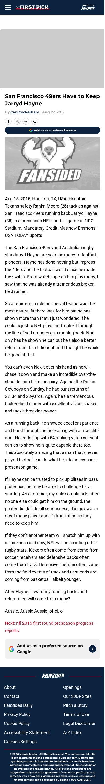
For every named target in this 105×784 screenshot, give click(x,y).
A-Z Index (72, 732)
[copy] (34, 121)
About (10, 687)
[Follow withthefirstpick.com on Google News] (92, 649)
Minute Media (28, 754)
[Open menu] (8, 7)
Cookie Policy (17, 723)
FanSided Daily (18, 705)
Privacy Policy (17, 714)
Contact (11, 696)
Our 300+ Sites (77, 696)
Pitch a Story (75, 705)
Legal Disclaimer (79, 723)
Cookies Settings (20, 741)
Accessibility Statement (27, 732)
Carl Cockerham (24, 112)
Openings (72, 687)
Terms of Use (76, 714)
